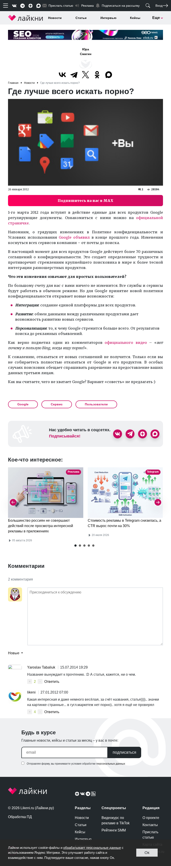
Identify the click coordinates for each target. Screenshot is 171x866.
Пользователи (96, 404)
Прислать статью (150, 834)
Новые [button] (14, 653)
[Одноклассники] (97, 74)
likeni (32, 692)
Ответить (51, 681)
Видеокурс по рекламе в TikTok (116, 820)
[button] (75, 545)
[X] (85, 74)
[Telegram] (74, 74)
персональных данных (110, 763)
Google (22, 404)
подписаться (124, 752)
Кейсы (135, 18)
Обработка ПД (20, 817)
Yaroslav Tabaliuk (41, 667)
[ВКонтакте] (62, 74)
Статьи (81, 18)
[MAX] (108, 74)
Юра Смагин (85, 51)
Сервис (57, 404)
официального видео (126, 342)
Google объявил (74, 237)
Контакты (150, 825)
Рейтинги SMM (114, 830)
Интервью (108, 18)
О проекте (150, 818)
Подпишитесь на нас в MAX (85, 200)
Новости (55, 18)
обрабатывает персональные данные (92, 848)
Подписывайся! (64, 436)
